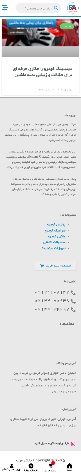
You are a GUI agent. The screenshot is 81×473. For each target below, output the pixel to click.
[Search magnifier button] (56, 8)
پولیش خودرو (56, 224)
